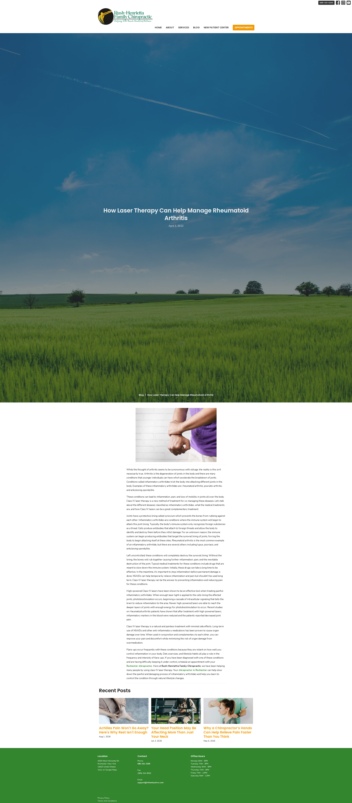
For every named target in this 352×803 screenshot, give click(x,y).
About (170, 27)
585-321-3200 (326, 2)
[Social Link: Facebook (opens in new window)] (338, 3)
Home (158, 27)
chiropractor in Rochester (193, 670)
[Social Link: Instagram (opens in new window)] (343, 3)
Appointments (244, 27)
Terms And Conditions (107, 801)
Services (183, 27)
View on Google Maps (107, 769)
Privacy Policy (103, 798)
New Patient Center (216, 27)
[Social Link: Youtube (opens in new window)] (349, 3)
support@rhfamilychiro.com (150, 782)
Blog (196, 27)
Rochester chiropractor (139, 666)
